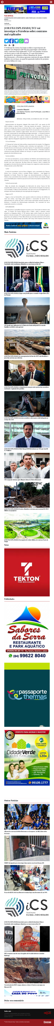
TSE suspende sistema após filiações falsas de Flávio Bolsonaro (22, 480)
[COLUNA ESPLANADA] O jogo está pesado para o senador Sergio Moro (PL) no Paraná (26, 294)
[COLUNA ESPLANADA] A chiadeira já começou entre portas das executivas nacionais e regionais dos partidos (26, 388)
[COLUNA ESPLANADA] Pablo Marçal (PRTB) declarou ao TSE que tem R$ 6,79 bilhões (26, 449)
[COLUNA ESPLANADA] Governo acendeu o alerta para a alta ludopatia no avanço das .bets (26, 419)
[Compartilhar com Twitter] (6, 41)
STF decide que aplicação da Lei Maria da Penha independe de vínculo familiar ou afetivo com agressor (25, 326)
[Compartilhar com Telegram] (16, 41)
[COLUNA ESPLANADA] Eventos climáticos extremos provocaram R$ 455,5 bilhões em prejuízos (26, 510)
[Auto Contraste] (13, 45)
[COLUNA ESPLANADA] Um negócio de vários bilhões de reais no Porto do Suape (26, 540)
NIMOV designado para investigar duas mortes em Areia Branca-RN (24, 863)
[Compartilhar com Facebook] (11, 41)
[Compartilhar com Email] (26, 41)
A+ (5, 45)
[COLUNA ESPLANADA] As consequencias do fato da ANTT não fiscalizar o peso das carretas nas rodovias (26, 357)
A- (10, 45)
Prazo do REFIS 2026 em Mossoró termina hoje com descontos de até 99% (25, 892)
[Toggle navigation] (51, 2)
